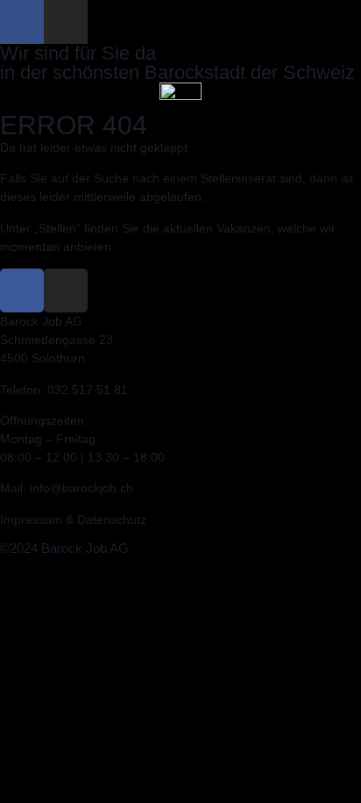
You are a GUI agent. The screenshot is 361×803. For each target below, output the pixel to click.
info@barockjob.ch (81, 488)
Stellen (57, 228)
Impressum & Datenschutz (73, 520)
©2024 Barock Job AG (64, 548)
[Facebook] (22, 22)
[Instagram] (66, 22)
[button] (180, 107)
